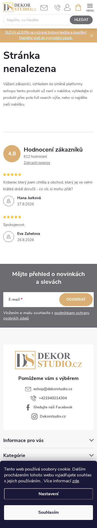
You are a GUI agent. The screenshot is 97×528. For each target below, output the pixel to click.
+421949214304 (53, 398)
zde (75, 481)
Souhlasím (48, 512)
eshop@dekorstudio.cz (52, 388)
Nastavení (48, 494)
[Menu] (90, 7)
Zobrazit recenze (37, 162)
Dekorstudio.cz (53, 416)
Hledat (81, 19)
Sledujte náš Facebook (52, 407)
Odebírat (76, 299)
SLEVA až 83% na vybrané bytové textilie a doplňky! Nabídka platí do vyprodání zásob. (46, 35)
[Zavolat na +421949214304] (57, 7)
